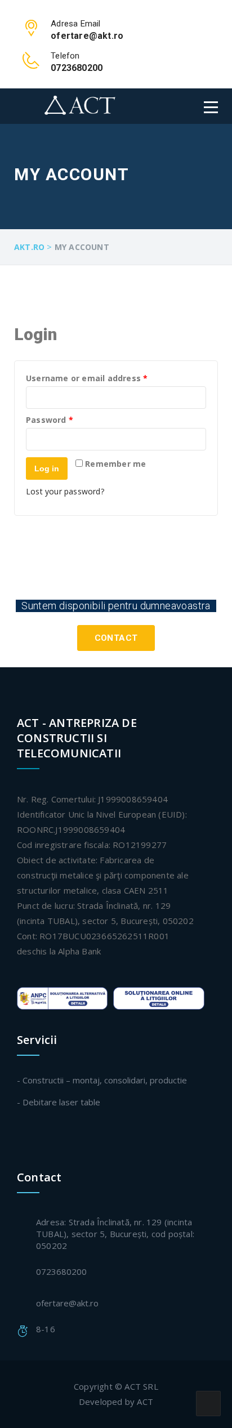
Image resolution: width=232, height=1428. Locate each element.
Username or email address (105, 378)
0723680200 (61, 1271)
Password (68, 420)
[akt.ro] (70, 106)
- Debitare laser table (58, 1102)
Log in (46, 468)
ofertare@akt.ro (67, 1303)
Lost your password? (65, 491)
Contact (116, 638)
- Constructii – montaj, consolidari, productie (102, 1080)
